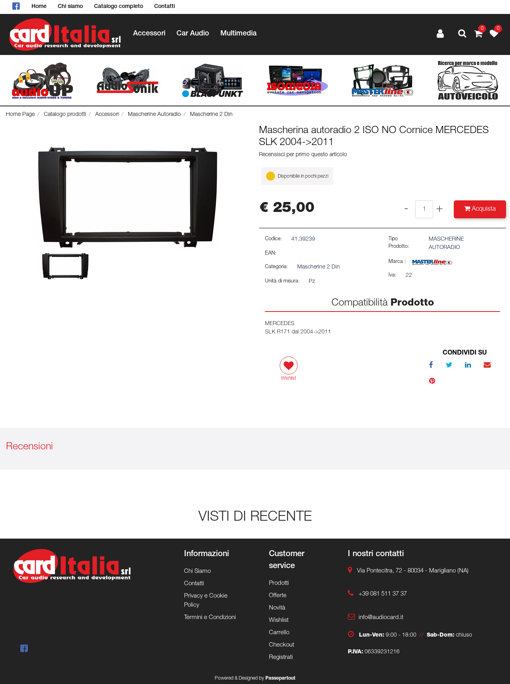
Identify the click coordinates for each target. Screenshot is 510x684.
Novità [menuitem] (277, 608)
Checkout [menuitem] (281, 645)
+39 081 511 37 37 (383, 594)
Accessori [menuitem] (149, 33)
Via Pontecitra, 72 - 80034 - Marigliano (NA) (413, 571)
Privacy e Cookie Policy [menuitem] (206, 600)
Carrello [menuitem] (279, 633)
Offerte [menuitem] (277, 596)
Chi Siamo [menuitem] (197, 571)
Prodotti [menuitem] (279, 583)
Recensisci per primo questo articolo (303, 155)
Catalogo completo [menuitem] (118, 7)
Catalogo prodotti (65, 115)
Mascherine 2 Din (211, 115)
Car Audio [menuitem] (193, 33)
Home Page (20, 115)
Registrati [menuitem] (281, 657)
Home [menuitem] (39, 7)
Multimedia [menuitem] (238, 33)
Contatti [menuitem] (164, 7)
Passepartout (280, 678)
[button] (127, 198)
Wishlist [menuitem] (278, 620)
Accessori (107, 115)
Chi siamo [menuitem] (70, 7)
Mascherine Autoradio (154, 115)
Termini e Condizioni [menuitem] (210, 618)
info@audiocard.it (381, 618)
